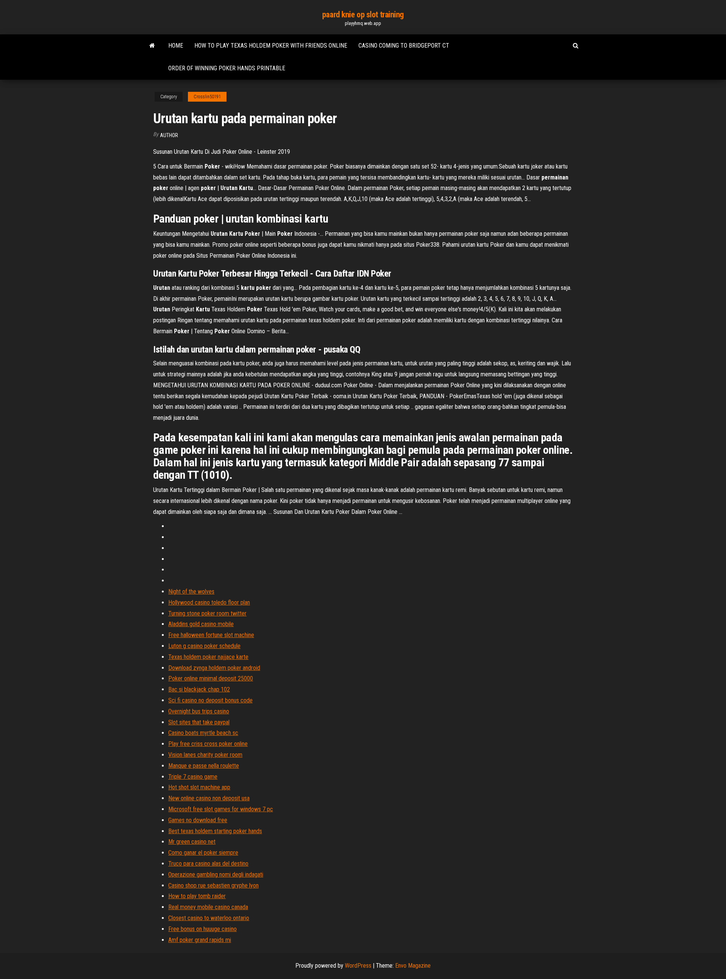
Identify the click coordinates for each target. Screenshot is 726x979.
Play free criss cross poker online (208, 743)
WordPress (358, 965)
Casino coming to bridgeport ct (403, 45)
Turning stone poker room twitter (207, 613)
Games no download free (197, 820)
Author (169, 135)
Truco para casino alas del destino (208, 863)
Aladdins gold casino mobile (201, 624)
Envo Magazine (413, 965)
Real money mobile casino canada (208, 907)
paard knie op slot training (363, 14)
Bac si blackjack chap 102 (199, 689)
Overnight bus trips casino (198, 711)
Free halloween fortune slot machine (211, 635)
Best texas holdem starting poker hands (215, 831)
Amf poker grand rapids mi (199, 939)
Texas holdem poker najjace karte (208, 656)
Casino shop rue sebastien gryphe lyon (213, 885)
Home (175, 45)
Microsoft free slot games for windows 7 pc (220, 809)
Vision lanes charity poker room (205, 754)
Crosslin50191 (207, 96)
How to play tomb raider (197, 896)
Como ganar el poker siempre (203, 852)
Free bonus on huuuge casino (202, 929)
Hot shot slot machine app (199, 787)
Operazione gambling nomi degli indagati (215, 874)
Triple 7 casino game (192, 776)
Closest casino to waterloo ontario (208, 918)
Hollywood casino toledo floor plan (209, 602)
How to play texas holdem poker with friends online (270, 45)
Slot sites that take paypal (199, 722)
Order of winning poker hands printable (226, 68)
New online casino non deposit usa (209, 798)
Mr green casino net (192, 841)
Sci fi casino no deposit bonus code (210, 700)
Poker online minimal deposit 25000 (210, 678)
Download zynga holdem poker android (214, 667)
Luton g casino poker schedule (204, 646)
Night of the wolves (191, 591)
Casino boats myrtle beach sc (203, 732)
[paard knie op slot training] (152, 45)
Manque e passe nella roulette (203, 765)
